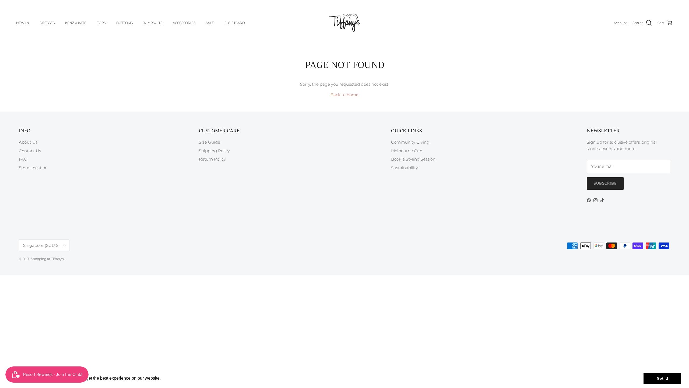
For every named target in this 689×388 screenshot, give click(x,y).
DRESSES (47, 23)
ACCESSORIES (184, 23)
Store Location (33, 167)
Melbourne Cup (406, 150)
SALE (210, 23)
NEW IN (22, 23)
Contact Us (30, 150)
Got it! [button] (662, 378)
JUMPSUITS (152, 23)
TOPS (101, 23)
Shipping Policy (214, 150)
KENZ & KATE (75, 23)
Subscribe (605, 183)
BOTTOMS (124, 23)
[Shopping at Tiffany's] (344, 22)
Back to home (344, 94)
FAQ (23, 159)
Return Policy (212, 159)
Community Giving (410, 142)
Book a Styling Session (413, 159)
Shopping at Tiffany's (48, 259)
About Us (28, 142)
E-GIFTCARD (234, 23)
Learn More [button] (173, 378)
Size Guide (209, 142)
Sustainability (404, 167)
